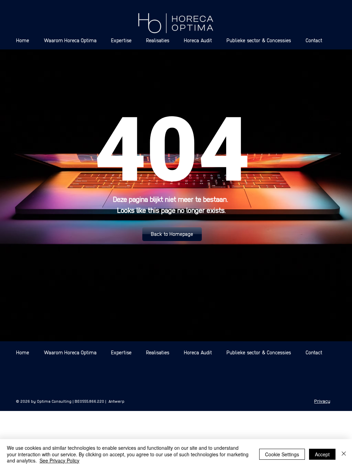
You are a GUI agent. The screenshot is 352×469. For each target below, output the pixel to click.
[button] (172, 234)
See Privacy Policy (59, 460)
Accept (322, 454)
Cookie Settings (282, 454)
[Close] (344, 454)
